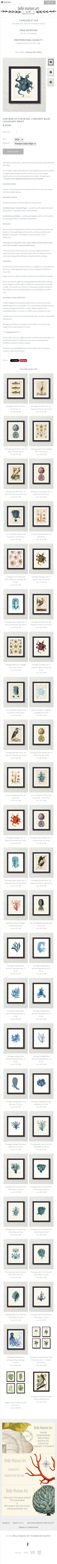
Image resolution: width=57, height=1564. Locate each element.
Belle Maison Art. (21, 1536)
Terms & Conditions (28, 1527)
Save (24, 360)
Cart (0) (50, 2)
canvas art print (33, 52)
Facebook (28, 1544)
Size (4, 139)
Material (6, 143)
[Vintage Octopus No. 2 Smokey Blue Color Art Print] (24, 59)
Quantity (6, 132)
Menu (7, 2)
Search (6, 1523)
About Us (18, 1523)
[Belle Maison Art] (28, 7)
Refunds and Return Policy (41, 1523)
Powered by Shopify (41, 1536)
